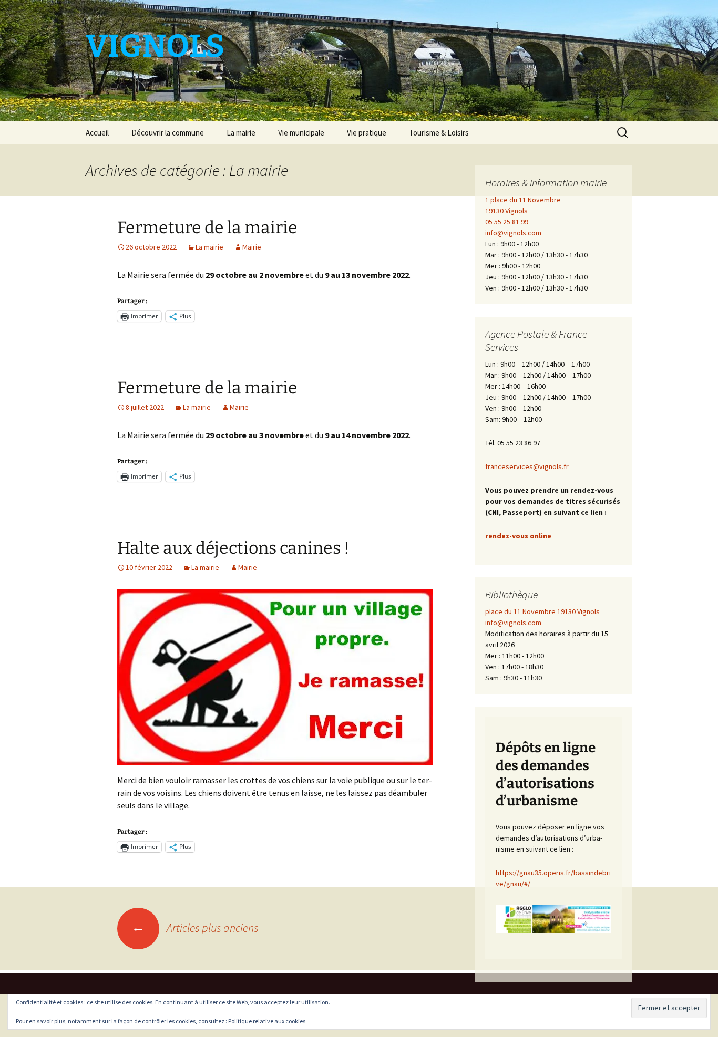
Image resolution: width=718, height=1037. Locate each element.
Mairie (251, 247)
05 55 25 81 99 (506, 221)
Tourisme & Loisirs (439, 133)
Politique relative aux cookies (266, 1021)
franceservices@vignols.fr (527, 466)
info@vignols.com (513, 232)
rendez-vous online (518, 536)
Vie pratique (366, 133)
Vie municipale (301, 133)
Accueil (97, 133)
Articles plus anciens (195, 927)
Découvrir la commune (167, 133)
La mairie (241, 133)
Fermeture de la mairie (207, 227)
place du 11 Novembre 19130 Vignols (542, 611)
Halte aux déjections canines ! (233, 548)
